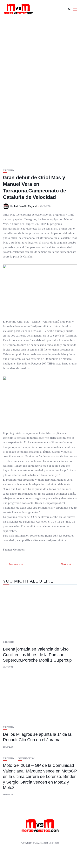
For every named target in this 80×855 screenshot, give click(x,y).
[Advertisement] (40, 59)
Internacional (27, 758)
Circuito (8, 170)
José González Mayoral (25, 206)
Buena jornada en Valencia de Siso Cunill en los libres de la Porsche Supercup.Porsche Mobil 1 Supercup (37, 655)
